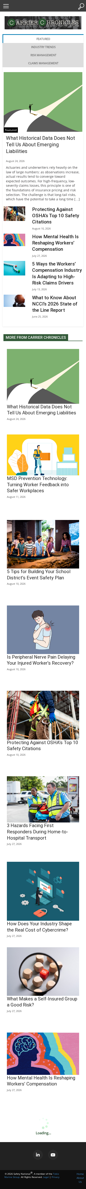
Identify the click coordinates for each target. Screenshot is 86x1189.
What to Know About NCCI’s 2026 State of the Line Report (55, 304)
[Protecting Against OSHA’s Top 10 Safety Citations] (14, 213)
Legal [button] (46, 1177)
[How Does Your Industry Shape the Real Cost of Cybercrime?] (43, 891)
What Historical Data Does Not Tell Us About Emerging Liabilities (40, 144)
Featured (11, 130)
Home (80, 1174)
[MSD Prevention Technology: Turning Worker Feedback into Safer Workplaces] (43, 454)
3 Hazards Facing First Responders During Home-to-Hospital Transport (37, 832)
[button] (5, 6)
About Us (80, 1179)
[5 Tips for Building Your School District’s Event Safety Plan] (43, 544)
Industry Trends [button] (43, 47)
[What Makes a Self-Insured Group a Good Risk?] (43, 971)
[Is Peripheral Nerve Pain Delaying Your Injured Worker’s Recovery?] (43, 629)
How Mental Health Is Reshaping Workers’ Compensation (55, 243)
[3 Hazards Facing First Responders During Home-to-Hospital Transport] (43, 799)
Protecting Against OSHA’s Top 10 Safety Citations (55, 216)
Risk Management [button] (43, 55)
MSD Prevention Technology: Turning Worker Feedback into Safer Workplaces (38, 484)
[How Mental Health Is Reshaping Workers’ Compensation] (14, 240)
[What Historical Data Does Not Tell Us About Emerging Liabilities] (43, 101)
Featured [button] (43, 39)
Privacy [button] (55, 1177)
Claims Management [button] (43, 63)
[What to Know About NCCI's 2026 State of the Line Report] (14, 301)
